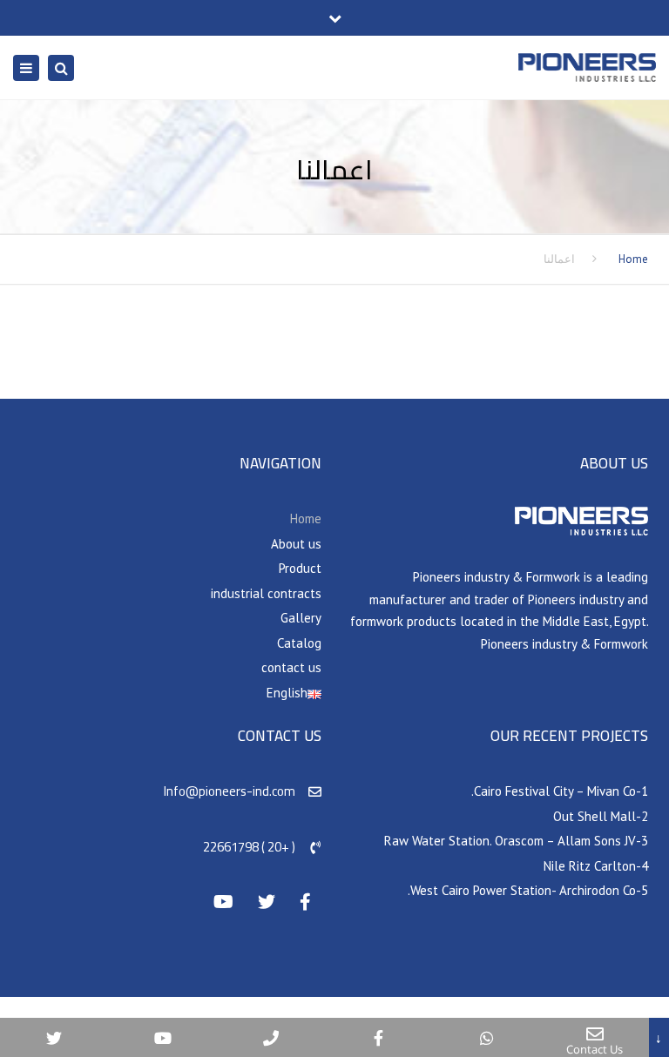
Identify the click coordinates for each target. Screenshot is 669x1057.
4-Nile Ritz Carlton (596, 866)
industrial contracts (266, 593)
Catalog (299, 643)
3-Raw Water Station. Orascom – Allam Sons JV (516, 840)
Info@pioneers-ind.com (229, 791)
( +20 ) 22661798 (249, 846)
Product (300, 568)
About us (296, 543)
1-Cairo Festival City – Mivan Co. (559, 791)
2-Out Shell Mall (600, 816)
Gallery (300, 617)
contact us (291, 667)
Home (633, 259)
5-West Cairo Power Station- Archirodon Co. (528, 890)
